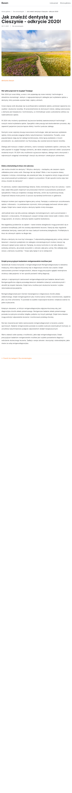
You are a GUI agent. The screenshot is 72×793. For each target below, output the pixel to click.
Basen (5, 3)
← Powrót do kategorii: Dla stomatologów (17, 358)
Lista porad (54, 3)
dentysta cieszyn (8, 80)
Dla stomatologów (18, 11)
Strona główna (65, 3)
